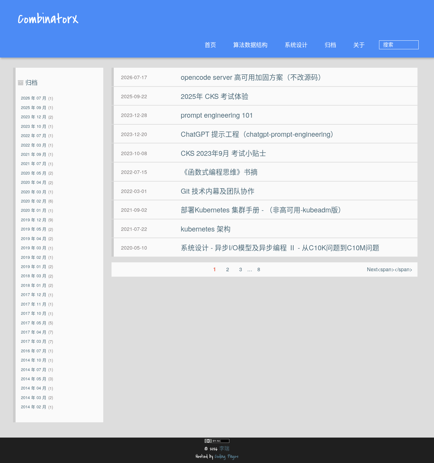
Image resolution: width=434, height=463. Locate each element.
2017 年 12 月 (33, 295)
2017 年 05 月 (33, 323)
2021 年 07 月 (33, 164)
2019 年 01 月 (33, 266)
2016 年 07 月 (33, 351)
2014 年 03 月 (33, 397)
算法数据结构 (250, 44)
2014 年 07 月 (33, 369)
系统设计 (296, 44)
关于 (359, 44)
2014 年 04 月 (33, 388)
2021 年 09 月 (33, 154)
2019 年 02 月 (33, 257)
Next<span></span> (389, 269)
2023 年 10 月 (33, 126)
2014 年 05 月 (33, 379)
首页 (210, 44)
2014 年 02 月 (33, 407)
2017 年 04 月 (33, 332)
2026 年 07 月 (33, 98)
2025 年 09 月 (33, 107)
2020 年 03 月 (33, 192)
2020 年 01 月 (33, 210)
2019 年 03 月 (33, 248)
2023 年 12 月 (33, 117)
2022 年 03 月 (33, 145)
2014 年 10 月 (33, 360)
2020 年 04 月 (33, 182)
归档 (330, 44)
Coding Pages (226, 456)
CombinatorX (48, 19)
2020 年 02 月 (33, 201)
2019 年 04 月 (33, 238)
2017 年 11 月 (33, 304)
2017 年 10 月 (33, 313)
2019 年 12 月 (33, 220)
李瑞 (224, 449)
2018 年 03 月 (33, 276)
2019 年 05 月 (33, 229)
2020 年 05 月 (33, 173)
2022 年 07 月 (33, 135)
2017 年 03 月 (33, 341)
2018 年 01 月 (33, 285)
